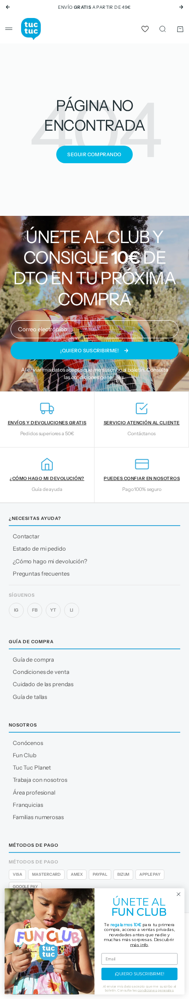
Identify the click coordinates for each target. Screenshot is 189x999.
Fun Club (24, 755)
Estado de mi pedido (39, 548)
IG (16, 610)
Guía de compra (33, 659)
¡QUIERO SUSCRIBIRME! (139, 974)
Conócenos (28, 742)
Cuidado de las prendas (43, 683)
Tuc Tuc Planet (32, 767)
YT (53, 610)
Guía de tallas (30, 696)
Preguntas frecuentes (41, 573)
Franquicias (28, 804)
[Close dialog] (178, 894)
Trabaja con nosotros (40, 779)
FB (34, 610)
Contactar (26, 536)
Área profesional (34, 792)
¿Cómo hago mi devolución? (50, 561)
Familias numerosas (38, 816)
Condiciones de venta (41, 671)
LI (72, 610)
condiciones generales (97, 377)
